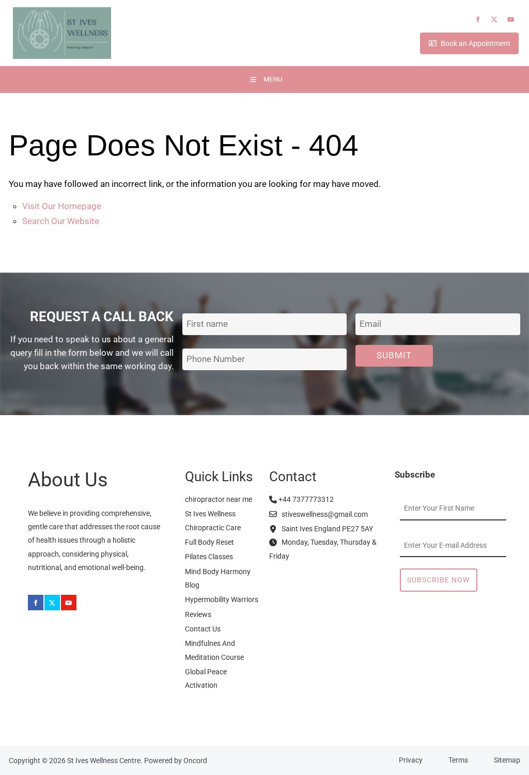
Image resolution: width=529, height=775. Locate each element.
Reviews (198, 614)
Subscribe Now (438, 580)
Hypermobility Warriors (221, 599)
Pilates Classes (209, 556)
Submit (394, 355)
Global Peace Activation (206, 678)
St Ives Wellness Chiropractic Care (213, 520)
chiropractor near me (218, 499)
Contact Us (203, 629)
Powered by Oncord (175, 760)
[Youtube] (511, 19)
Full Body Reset (209, 542)
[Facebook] (478, 19)
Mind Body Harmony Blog (218, 578)
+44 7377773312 (305, 499)
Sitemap (507, 760)
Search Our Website (60, 221)
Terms (458, 760)
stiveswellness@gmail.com (322, 514)
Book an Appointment (452, 44)
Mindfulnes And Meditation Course (214, 650)
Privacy (411, 760)
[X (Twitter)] (494, 19)
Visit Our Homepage (61, 206)
